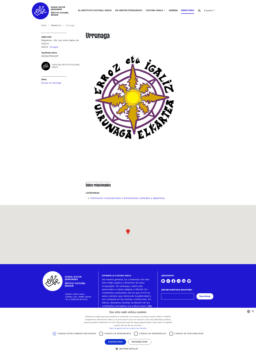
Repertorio (56, 25)
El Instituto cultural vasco (95, 10)
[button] (128, 348)
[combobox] (248, 311)
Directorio (187, 10)
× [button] (253, 311)
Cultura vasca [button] (155, 10)
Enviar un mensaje (51, 83)
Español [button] (208, 10)
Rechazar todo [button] (140, 342)
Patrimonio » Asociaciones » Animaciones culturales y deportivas (128, 198)
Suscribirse (204, 296)
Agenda (173, 10)
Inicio (44, 25)
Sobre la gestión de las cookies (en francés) (128, 328)
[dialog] (128, 331)
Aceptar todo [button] (115, 342)
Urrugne (53, 47)
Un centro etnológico (128, 10)
